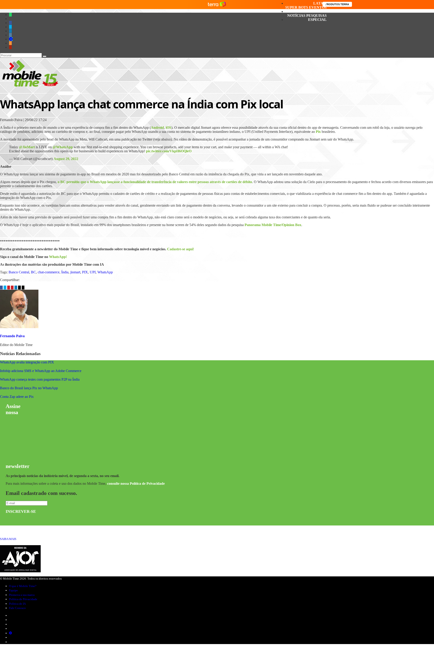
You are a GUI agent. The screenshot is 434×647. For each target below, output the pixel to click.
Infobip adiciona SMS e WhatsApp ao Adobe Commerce (40, 371)
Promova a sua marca (22, 595)
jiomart (75, 272)
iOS (168, 127)
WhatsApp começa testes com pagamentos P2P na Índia (40, 379)
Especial (317, 19)
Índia (64, 272)
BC (33, 272)
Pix (318, 132)
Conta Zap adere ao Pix (17, 397)
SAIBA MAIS (8, 539)
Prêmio (319, 11)
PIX (85, 272)
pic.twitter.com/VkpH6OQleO (168, 151)
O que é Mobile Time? (22, 586)
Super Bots (296, 7)
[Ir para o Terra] (217, 4)
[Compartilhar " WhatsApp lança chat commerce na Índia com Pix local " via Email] (20, 287)
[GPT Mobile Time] (10, 19)
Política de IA (17, 603)
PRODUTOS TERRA (337, 4)
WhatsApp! (58, 257)
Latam (320, 3)
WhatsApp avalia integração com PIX (27, 362)
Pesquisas (316, 15)
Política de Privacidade (23, 599)
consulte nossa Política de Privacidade (136, 483)
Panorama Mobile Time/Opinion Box (273, 225)
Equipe (13, 590)
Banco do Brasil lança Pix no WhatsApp (29, 388)
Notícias (296, 15)
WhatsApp (105, 272)
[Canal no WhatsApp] (10, 15)
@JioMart (27, 147)
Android (157, 127)
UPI (93, 272)
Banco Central (19, 272)
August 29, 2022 (66, 159)
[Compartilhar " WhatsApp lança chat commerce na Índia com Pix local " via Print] (23, 287)
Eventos (318, 7)
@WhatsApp (63, 147)
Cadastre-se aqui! (180, 249)
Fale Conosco (17, 608)
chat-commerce (48, 272)
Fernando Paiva (12, 336)
